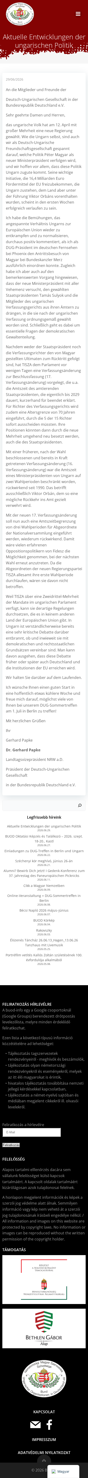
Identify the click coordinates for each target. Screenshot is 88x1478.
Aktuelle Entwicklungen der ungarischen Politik (44, 826)
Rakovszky (44, 930)
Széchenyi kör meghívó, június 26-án (44, 861)
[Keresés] (79, 805)
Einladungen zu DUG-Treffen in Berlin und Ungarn (44, 851)
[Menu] (78, 14)
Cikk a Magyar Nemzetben (44, 885)
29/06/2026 (14, 79)
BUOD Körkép (44, 920)
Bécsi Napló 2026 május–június (44, 910)
